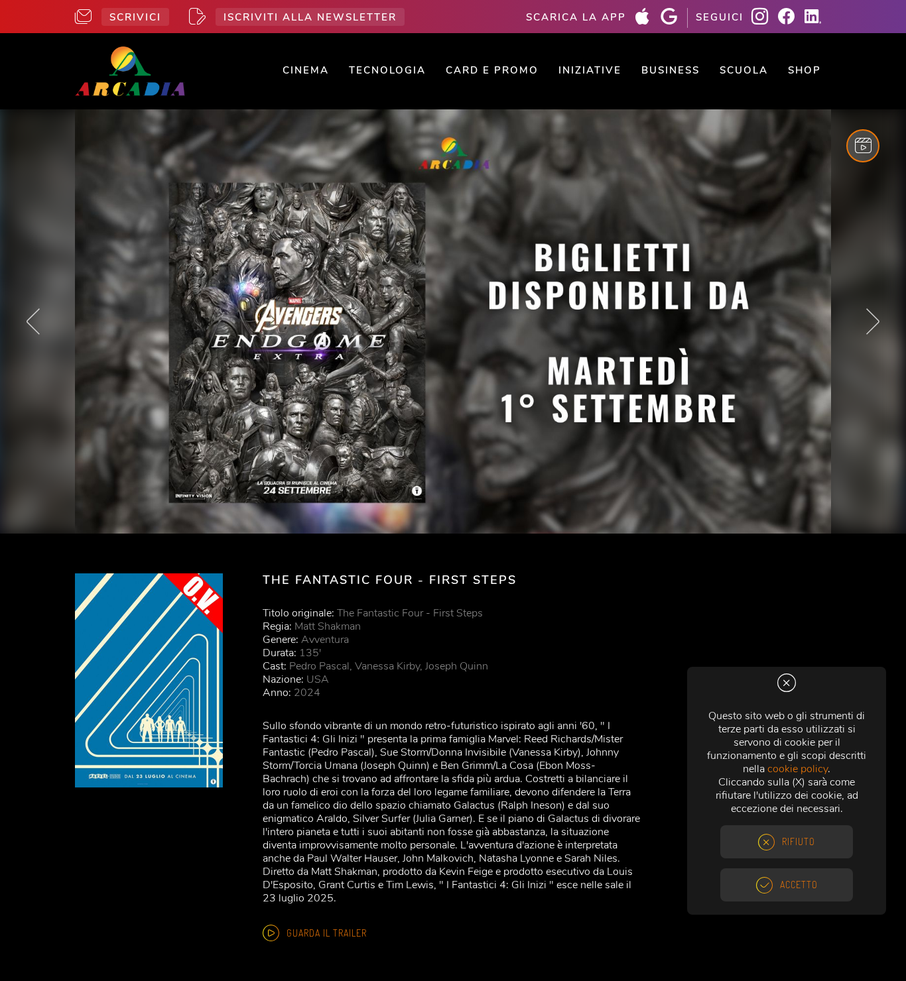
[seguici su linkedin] (818, 18)
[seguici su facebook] (791, 18)
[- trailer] (862, 145)
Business (670, 70)
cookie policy (797, 769)
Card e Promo (492, 70)
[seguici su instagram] (764, 18)
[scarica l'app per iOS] (647, 18)
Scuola (744, 70)
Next (873, 321)
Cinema (306, 70)
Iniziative (589, 70)
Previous (33, 321)
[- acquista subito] (453, 321)
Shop (804, 70)
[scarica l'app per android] (674, 18)
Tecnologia (387, 70)
